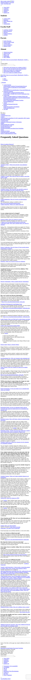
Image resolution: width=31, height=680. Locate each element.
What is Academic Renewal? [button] (7, 144)
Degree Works (13, 133)
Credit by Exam (10, 87)
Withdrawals (27, 90)
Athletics (5, 11)
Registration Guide (7, 125)
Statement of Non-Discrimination (11, 671)
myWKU (5, 35)
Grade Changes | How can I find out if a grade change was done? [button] (15, 319)
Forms (2, 125)
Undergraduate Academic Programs (11, 86)
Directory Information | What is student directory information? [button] (15, 281)
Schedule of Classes (5, 131)
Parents (5, 105)
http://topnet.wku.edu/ (15, 527)
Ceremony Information (16, 122)
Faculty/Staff (6, 95)
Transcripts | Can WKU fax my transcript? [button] (10, 528)
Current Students (7, 84)
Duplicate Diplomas (8, 104)
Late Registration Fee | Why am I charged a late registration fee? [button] (15, 358)
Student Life (6, 12)
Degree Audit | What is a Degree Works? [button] (10, 344)
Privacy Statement (7, 675)
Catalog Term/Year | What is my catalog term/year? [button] (12, 204)
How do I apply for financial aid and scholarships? (14, 68)
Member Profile (7, 46)
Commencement (4, 120)
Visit (5, 3)
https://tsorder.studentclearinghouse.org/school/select (15, 554)
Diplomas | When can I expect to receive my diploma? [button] (13, 261)
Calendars (3, 114)
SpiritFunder (6, 56)
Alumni (5, 102)
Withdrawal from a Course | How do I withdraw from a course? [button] (15, 607)
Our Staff (5, 109)
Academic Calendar (7, 29)
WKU (4, 78)
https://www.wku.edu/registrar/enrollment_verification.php (16, 308)
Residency (17, 90)
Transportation (6, 23)
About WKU (6, 7)
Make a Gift (6, 54)
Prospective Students (8, 91)
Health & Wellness (7, 33)
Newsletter (12, 97)
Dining (5, 22)
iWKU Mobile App (7, 21)
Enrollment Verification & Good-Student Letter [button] (11, 304)
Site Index (5, 673)
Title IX (5, 668)
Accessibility (6, 667)
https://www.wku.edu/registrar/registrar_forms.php (13, 301)
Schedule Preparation (5, 127)
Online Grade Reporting (20, 97)
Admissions (6, 10)
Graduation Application (6, 122)
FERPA (2, 123)
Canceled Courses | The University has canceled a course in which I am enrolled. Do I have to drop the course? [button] (14, 190)
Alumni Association (7, 52)
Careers (5, 670)
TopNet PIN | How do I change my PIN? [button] (10, 498)
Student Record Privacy (8, 106)
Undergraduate (4, 118)
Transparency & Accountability (10, 666)
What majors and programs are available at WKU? (14, 67)
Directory (5, 32)
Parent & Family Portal (8, 42)
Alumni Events (6, 53)
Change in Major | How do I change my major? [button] (11, 219)
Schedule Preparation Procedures (8, 128)
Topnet (2, 129)
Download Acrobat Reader (7, 648)
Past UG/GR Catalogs (17, 118)
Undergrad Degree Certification (8, 132)
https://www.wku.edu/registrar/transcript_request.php (17, 539)
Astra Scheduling (19, 128)
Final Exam (7, 115)
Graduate (9, 118)
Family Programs (7, 41)
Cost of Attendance (7, 44)
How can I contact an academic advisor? (12, 72)
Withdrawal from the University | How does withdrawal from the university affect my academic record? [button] (15, 625)
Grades (13, 90)
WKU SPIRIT (6, 57)
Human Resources (7, 31)
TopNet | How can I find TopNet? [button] (8, 525)
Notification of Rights (9, 124)
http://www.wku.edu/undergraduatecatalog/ (10, 203)
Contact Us (6, 672)
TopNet (6, 333)
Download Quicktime (18, 648)
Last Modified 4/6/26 (5, 678)
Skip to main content (5, 1)
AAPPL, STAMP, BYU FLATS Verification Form (17, 93)
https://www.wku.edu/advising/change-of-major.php (13, 222)
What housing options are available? (11, 71)
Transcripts (22, 90)
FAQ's (10, 90)
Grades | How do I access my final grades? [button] (10, 325)
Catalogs (3, 116)
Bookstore (5, 20)
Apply (2, 3)
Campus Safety (6, 18)
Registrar (5, 80)
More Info (8, 3)
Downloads (3, 646)
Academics (6, 8)
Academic (3, 115)
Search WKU (4, 63)
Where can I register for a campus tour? (12, 70)
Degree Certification (5, 133)
